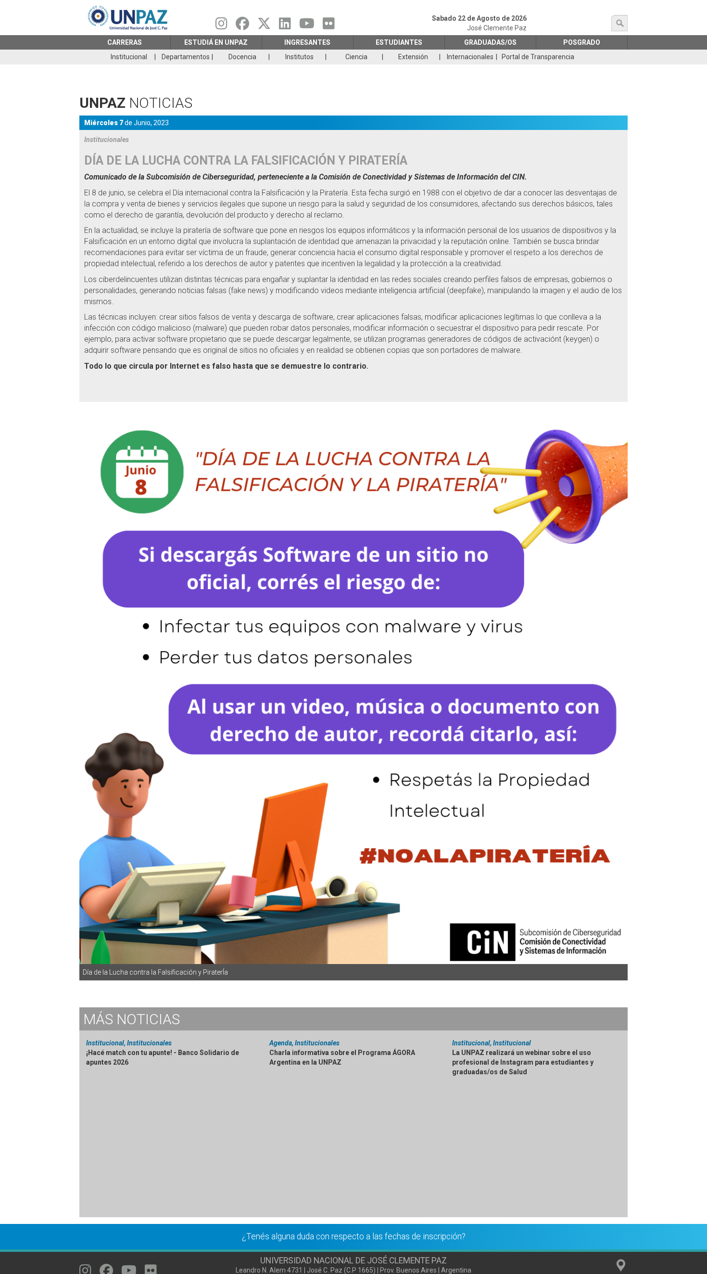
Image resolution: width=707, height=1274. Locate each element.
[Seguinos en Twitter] (264, 26)
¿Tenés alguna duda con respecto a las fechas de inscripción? (354, 1236)
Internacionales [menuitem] (470, 57)
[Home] (128, 17)
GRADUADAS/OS (490, 42)
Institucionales (106, 139)
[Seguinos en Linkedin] (285, 26)
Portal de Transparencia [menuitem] (538, 57)
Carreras (124, 42)
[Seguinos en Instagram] (221, 26)
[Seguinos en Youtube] (307, 26)
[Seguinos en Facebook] (242, 26)
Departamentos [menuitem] (186, 57)
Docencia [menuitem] (242, 57)
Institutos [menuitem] (299, 57)
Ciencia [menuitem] (356, 57)
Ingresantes (307, 42)
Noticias (131, 1019)
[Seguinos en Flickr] (329, 26)
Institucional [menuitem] (129, 57)
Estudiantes (399, 42)
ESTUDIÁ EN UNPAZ (216, 42)
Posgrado (581, 42)
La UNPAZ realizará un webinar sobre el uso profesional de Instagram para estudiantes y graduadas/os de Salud (522, 1062)
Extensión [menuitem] (413, 57)
